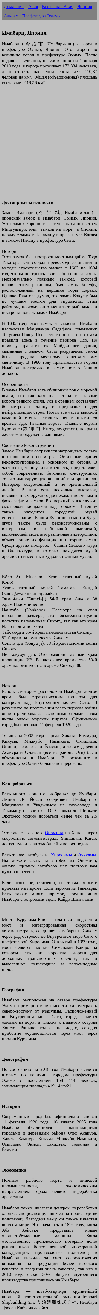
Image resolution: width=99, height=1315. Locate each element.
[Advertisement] (49, 145)
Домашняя (14, 6)
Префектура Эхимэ (41, 15)
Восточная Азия (57, 6)
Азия (33, 6)
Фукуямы (86, 854)
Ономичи (54, 832)
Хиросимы (61, 854)
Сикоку (11, 15)
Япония (84, 6)
